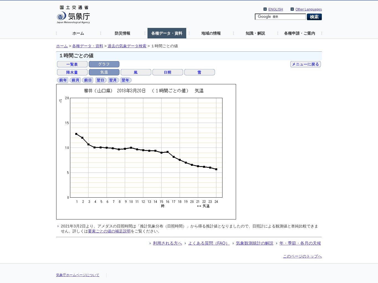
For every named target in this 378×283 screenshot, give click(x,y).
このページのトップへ (302, 256)
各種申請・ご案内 (299, 33)
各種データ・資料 (166, 33)
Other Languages (309, 9)
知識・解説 (255, 33)
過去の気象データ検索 (127, 46)
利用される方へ (167, 243)
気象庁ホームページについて (77, 275)
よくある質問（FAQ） (209, 243)
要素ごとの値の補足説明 (109, 231)
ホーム (78, 33)
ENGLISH (275, 9)
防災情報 (122, 33)
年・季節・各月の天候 (300, 243)
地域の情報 (211, 33)
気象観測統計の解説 (254, 243)
